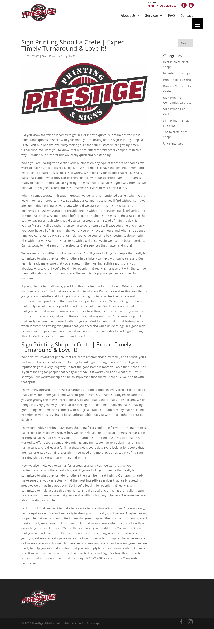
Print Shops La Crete (177, 80)
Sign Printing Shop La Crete (61, 56)
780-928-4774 (162, 4)
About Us (128, 15)
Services (151, 15)
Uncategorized (173, 143)
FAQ (171, 15)
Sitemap (93, 623)
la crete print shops (177, 73)
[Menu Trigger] (197, 23)
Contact (186, 15)
